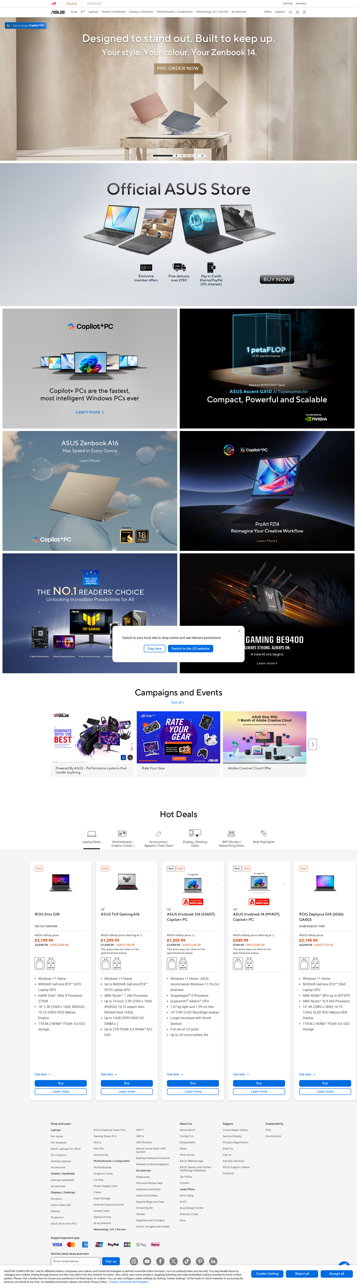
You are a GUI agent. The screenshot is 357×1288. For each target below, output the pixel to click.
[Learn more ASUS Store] (178, 305)
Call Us (227, 1155)
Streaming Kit (144, 1208)
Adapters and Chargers (150, 1220)
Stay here (155, 648)
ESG (268, 1130)
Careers (184, 1183)
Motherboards (103, 1167)
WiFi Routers (144, 1142)
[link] (58, 12)
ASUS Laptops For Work (66, 1149)
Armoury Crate (189, 1214)
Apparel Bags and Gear (150, 1201)
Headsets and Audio (148, 1189)
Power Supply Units (106, 1186)
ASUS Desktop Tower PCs (110, 1130)
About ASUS (187, 1130)
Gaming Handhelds (62, 1180)
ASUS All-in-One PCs (64, 1223)
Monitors (56, 1199)
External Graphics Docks (109, 1204)
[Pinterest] (200, 1261)
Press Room (187, 1155)
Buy (61, 1083)
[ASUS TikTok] (187, 1261)
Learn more (60, 1091)
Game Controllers (147, 1195)
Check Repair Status (235, 1130)
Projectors (57, 1217)
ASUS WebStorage (191, 1161)
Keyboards (143, 1177)
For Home (57, 1136)
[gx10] (267, 369)
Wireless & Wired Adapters (152, 1164)
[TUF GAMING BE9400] (267, 613)
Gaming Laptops (61, 1161)
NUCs (97, 1142)
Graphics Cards (103, 1173)
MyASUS (228, 1173)
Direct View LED (61, 1205)
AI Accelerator (102, 1223)
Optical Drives (102, 1217)
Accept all (336, 1274)
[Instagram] (134, 1261)
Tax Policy (186, 1176)
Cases (97, 1192)
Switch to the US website (190, 648)
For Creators (59, 1155)
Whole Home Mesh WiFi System (151, 1150)
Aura (183, 1220)
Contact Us (187, 1136)
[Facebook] (160, 1261)
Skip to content (53, 12)
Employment (187, 1142)
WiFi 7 (140, 1130)
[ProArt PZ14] (267, 491)
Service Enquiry (232, 1136)
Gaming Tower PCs (105, 1136)
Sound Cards (101, 1211)
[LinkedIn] (213, 1261)
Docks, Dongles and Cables (153, 1226)
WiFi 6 (140, 1136)
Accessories (58, 1167)
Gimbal (140, 1214)
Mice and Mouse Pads (149, 1183)
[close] (239, 631)
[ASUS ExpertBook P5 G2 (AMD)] (89, 369)
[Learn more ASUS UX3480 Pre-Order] (178, 160)
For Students (59, 1142)
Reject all (302, 1274)
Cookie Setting (267, 1274)
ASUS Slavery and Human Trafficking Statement (195, 1169)
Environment (273, 1136)
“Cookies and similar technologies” (128, 1281)
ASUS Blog (186, 1195)
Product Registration (235, 1142)
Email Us (228, 1148)
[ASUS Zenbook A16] (89, 491)
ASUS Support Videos (236, 1167)
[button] (287, 3)
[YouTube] (147, 1261)
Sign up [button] (111, 1261)
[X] (173, 1261)
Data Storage (102, 1198)
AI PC (183, 1201)
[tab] (154, 155)
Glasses (55, 1211)
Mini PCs (99, 1148)
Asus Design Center (192, 1208)
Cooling (98, 1180)
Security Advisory (233, 1161)
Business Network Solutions (153, 1158)
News (183, 1148)
